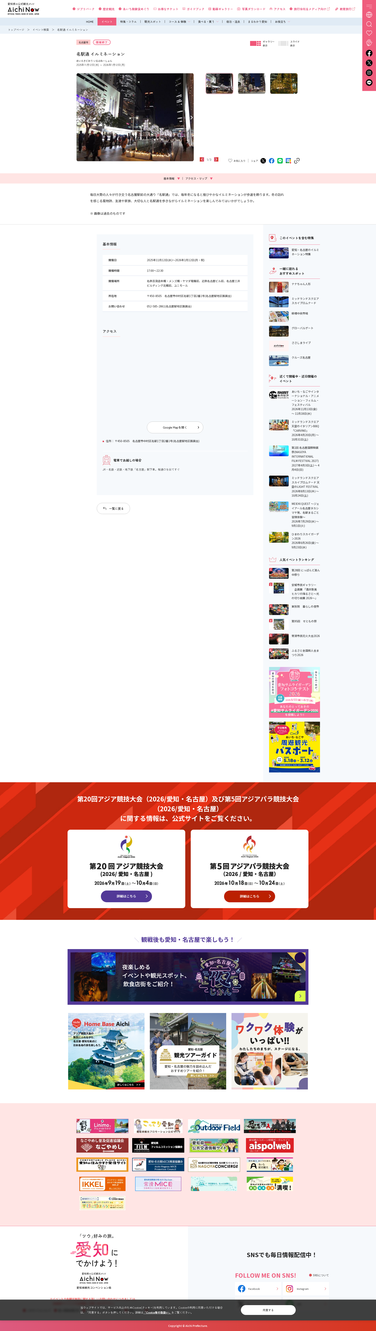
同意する (268, 1310)
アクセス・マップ (199, 178)
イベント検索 (41, 30)
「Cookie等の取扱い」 (157, 1312)
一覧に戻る (116, 508)
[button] (79, 117)
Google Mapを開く (175, 427)
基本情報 (172, 178)
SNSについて (321, 1275)
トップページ (16, 30)
